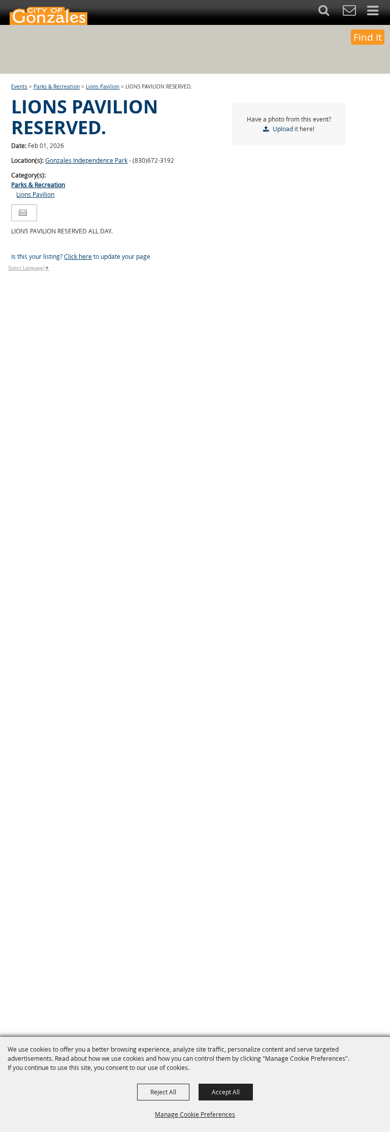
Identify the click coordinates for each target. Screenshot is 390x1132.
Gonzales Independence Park (86, 160)
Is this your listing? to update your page (80, 256)
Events (19, 86)
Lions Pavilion (102, 86)
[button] (329, 12)
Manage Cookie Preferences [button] (195, 1114)
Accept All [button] (226, 1092)
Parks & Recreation (57, 86)
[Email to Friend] (23, 213)
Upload (283, 129)
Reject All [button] (163, 1092)
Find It (367, 37)
